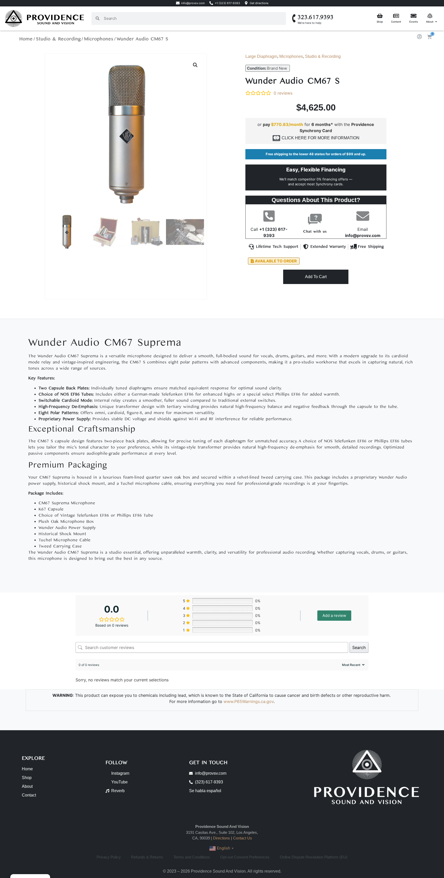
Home (26, 39)
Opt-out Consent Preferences (245, 857)
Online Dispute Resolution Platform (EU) (313, 857)
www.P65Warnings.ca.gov (249, 701)
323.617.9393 (316, 17)
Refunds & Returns (147, 857)
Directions (221, 838)
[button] (195, 65)
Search (359, 647)
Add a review (334, 615)
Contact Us (242, 838)
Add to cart (316, 277)
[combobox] (192, 18)
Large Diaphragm (261, 56)
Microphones (98, 39)
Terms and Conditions (191, 857)
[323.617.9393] (294, 18)
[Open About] (436, 22)
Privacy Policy (109, 857)
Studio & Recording (58, 39)
